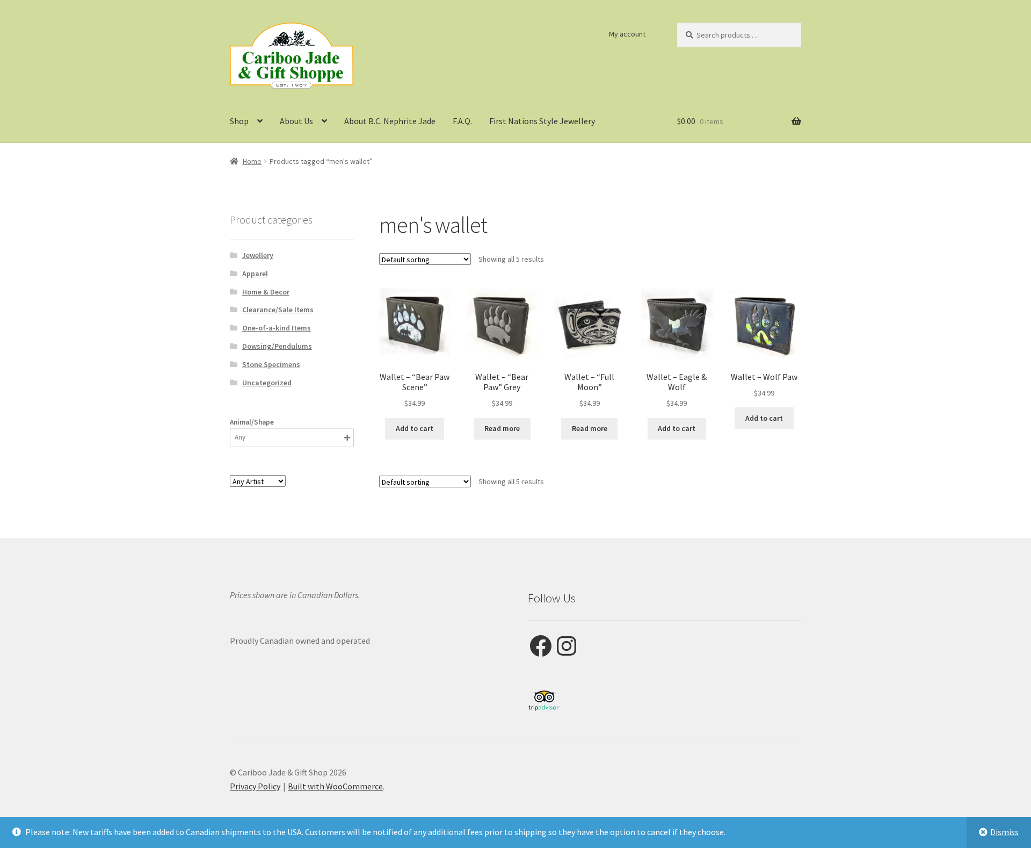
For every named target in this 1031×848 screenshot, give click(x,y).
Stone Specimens (271, 364)
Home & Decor (265, 292)
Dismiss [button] (1004, 832)
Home (252, 161)
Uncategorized (267, 382)
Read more (502, 428)
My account (627, 34)
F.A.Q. (462, 121)
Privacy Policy (255, 786)
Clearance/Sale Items (278, 309)
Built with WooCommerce (335, 786)
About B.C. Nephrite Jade (389, 121)
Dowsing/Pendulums (277, 346)
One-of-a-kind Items (276, 328)
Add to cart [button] (414, 428)
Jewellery (257, 255)
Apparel (255, 273)
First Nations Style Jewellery (542, 121)
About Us (296, 121)
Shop (239, 121)
